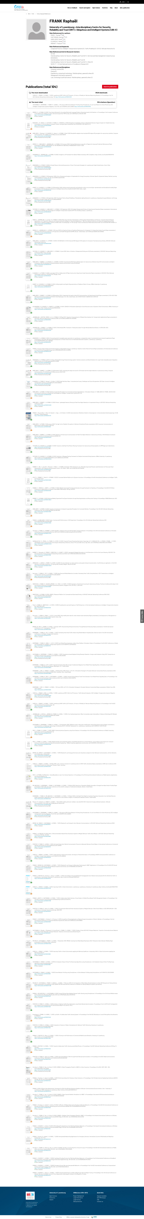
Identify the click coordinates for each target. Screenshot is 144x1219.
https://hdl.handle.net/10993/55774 (42, 384)
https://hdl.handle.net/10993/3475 (42, 1175)
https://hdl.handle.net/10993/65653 (42, 223)
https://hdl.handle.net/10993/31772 (42, 645)
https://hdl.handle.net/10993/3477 (42, 1168)
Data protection (77, 1201)
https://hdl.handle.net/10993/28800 (42, 673)
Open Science (96, 8)
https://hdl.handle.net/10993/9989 (42, 954)
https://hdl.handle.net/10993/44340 (43, 544)
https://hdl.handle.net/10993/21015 (42, 766)
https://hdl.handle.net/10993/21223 (42, 788)
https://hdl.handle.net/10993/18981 (42, 836)
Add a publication (125, 8)
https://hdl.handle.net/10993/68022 (42, 136)
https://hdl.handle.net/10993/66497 (42, 179)
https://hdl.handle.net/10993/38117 (42, 618)
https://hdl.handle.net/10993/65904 (42, 200)
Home (33, 13)
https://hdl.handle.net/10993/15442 (42, 1091)
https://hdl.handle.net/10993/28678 (42, 695)
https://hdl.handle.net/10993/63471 (42, 287)
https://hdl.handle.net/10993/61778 (42, 362)
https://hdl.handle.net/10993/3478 (42, 1150)
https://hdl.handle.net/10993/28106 (42, 689)
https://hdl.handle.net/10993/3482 (42, 1097)
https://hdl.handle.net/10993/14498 (42, 985)
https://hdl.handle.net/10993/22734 (42, 733)
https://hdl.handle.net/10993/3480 (42, 1107)
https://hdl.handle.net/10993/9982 (42, 964)
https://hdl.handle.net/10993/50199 (42, 490)
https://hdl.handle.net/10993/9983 (42, 973)
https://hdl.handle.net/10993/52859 (42, 480)
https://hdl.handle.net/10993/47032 (42, 533)
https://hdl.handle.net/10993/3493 (42, 1070)
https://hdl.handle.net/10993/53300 (42, 437)
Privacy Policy (59, 1217)
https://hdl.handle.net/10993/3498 (42, 1017)
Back (29, 13)
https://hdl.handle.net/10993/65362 (42, 233)
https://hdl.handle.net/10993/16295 (42, 868)
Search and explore (84, 8)
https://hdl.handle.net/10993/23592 (42, 716)
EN (128, 1)
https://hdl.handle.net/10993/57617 (42, 447)
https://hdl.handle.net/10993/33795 (42, 804)
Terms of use (48, 1217)
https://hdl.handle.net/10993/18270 (42, 857)
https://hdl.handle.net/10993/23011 (63, 97)
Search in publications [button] (110, 87)
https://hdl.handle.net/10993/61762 (42, 342)
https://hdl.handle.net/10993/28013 (42, 679)
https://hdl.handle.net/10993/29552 (42, 657)
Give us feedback (72, 8)
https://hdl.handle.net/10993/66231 (42, 275)
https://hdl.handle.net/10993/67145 (42, 156)
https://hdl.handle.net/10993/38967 (42, 586)
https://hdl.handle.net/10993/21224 (42, 798)
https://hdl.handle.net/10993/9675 (42, 933)
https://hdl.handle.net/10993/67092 (42, 190)
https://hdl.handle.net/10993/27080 (42, 727)
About (116, 8)
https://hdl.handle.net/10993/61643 (42, 319)
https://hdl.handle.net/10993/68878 (42, 115)
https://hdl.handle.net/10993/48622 (42, 499)
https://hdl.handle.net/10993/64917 (42, 254)
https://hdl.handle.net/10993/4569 (42, 1038)
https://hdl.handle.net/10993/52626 (42, 469)
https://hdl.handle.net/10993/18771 (42, 824)
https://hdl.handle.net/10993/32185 (42, 629)
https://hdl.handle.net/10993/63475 (42, 264)
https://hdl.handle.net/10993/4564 (42, 1027)
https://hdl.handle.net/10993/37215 (42, 607)
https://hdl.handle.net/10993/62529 (42, 309)
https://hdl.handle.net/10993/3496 (42, 1059)
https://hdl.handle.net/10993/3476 (42, 1161)
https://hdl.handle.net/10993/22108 (42, 744)
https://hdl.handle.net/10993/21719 (42, 777)
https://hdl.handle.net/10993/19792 (82, 106)
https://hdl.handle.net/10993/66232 (42, 212)
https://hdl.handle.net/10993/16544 (42, 911)
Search (51, 1199)
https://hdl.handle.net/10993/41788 (42, 555)
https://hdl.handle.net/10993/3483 (42, 1118)
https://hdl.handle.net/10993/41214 (42, 597)
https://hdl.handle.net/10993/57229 (42, 351)
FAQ (98, 1199)
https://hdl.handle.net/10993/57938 (42, 373)
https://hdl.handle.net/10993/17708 (42, 888)
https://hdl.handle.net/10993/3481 (42, 1128)
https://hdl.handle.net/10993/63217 (42, 298)
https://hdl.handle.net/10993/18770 (42, 846)
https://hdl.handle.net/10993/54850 (42, 405)
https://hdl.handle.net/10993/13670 (42, 921)
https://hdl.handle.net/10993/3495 (42, 1048)
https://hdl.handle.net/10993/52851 (42, 426)
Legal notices (77, 1199)
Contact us (100, 1201)
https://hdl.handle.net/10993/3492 (42, 1080)
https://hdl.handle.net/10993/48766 (42, 523)
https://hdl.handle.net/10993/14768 (42, 900)
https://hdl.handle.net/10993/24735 (42, 755)
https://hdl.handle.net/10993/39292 (42, 576)
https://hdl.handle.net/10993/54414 (42, 415)
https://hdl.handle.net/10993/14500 (42, 943)
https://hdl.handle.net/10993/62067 (42, 330)
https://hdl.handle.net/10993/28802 (42, 667)
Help (111, 8)
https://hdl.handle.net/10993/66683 (42, 168)
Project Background (78, 1196)
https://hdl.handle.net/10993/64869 (42, 243)
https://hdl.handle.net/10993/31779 (42, 635)
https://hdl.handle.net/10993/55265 (42, 394)
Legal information (78, 1197)
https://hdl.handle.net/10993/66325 (42, 146)
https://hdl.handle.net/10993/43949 (42, 565)
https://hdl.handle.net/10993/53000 (42, 459)
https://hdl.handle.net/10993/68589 (42, 125)
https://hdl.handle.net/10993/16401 (42, 878)
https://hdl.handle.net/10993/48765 (42, 511)
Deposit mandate (101, 1196)
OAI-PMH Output (101, 1197)
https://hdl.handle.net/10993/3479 (42, 1139)
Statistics (105, 8)
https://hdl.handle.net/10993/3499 (42, 996)
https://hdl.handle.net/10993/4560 (42, 1006)
